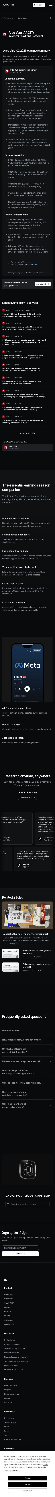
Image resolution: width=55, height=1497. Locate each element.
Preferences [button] (14, 1470)
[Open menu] (50, 5)
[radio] (19, 792)
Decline (27, 1484)
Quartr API (33, 264)
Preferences (27, 1491)
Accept (27, 1478)
